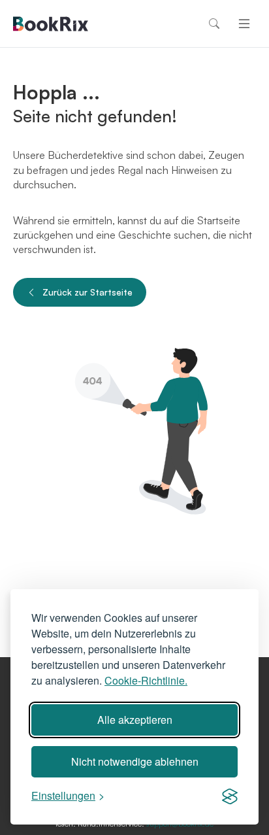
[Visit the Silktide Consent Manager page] (230, 796)
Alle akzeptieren (134, 719)
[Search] (214, 23)
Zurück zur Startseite (87, 292)
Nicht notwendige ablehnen (134, 761)
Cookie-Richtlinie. (145, 680)
